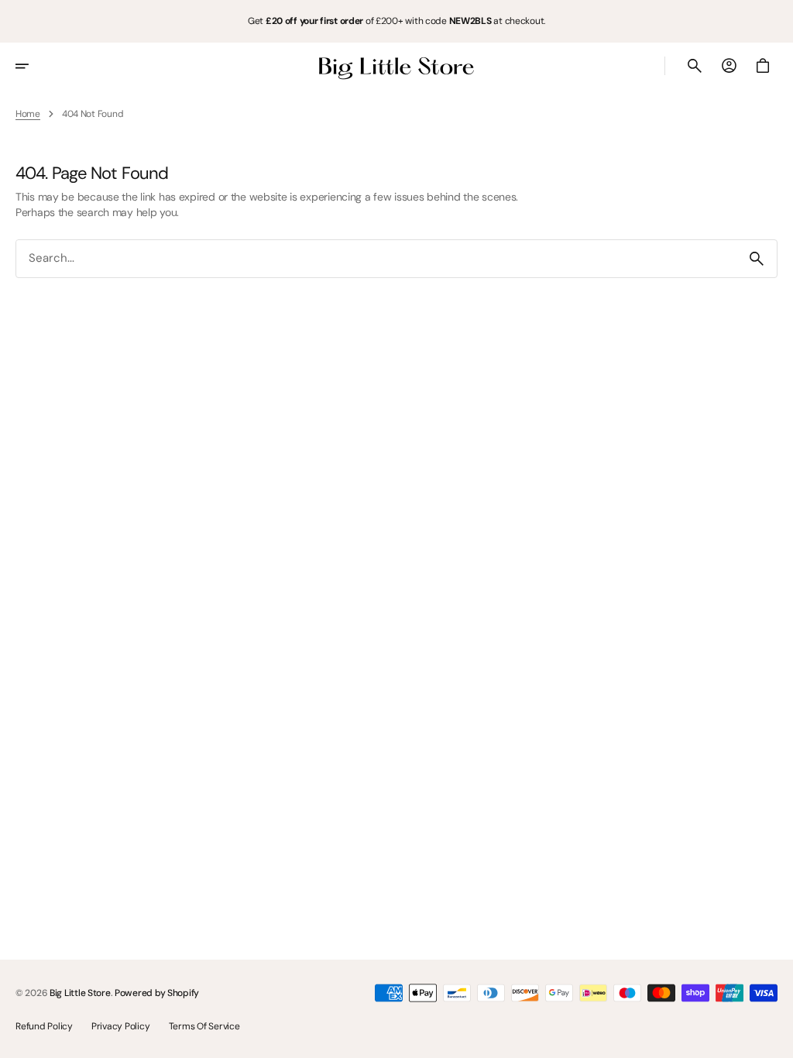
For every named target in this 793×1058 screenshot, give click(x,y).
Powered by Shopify (157, 993)
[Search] (756, 259)
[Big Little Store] (396, 66)
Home (27, 114)
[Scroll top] (774, 1039)
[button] (32, 66)
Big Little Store (80, 993)
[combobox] (376, 258)
